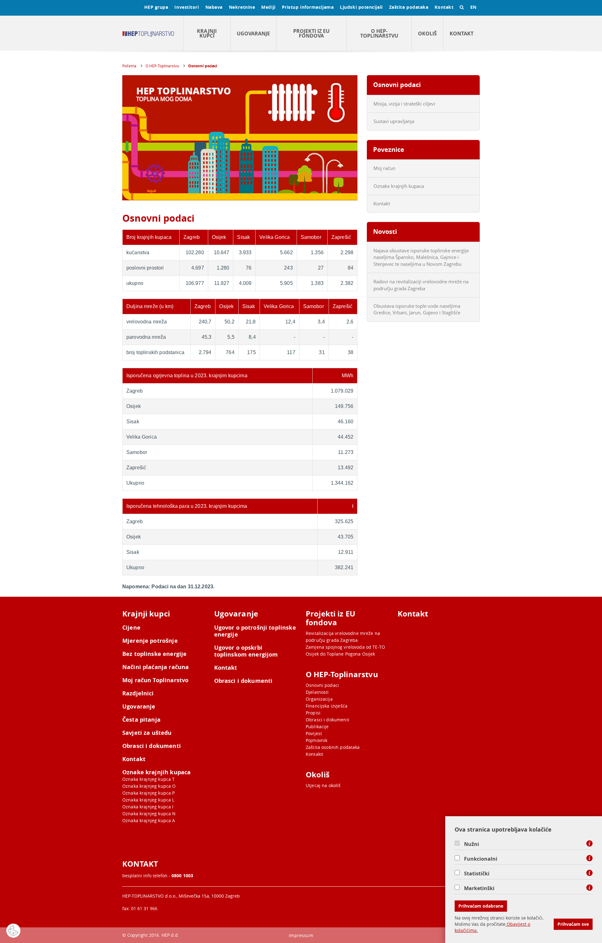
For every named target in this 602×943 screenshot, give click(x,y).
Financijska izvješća (326, 706)
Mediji (268, 7)
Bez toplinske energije (154, 654)
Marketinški (479, 888)
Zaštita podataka (409, 7)
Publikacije (317, 726)
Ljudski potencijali (361, 7)
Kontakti (314, 754)
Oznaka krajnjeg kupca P (148, 793)
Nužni (471, 844)
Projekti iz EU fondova (311, 33)
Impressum (301, 935)
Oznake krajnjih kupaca (398, 186)
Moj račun (384, 168)
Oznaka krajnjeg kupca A (148, 820)
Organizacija (319, 699)
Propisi (313, 713)
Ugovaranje (253, 33)
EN (473, 7)
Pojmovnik (316, 740)
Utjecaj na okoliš (323, 785)
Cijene (131, 627)
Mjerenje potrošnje (150, 640)
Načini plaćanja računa (155, 667)
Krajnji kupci (207, 33)
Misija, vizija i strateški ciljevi (404, 103)
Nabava (214, 7)
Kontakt (444, 7)
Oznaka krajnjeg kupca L (148, 800)
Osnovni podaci (202, 66)
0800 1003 (182, 876)
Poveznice (388, 149)
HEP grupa (156, 7)
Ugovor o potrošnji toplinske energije (255, 631)
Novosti (385, 231)
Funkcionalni (480, 858)
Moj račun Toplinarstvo (155, 680)
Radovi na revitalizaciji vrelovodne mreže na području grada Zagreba (420, 284)
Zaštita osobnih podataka (333, 747)
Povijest (314, 733)
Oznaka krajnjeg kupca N (149, 814)
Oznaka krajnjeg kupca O (149, 786)
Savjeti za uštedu (147, 732)
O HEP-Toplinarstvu (379, 33)
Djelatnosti (317, 692)
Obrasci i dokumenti (151, 746)
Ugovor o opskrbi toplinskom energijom (246, 651)
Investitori (186, 7)
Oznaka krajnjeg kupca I (147, 807)
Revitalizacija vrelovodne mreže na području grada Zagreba (343, 636)
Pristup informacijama (308, 7)
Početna (129, 65)
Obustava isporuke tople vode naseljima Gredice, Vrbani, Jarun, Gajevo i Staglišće (416, 309)
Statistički (476, 873)
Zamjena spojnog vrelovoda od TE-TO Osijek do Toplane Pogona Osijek (345, 650)
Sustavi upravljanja (393, 121)
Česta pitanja (141, 719)
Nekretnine (242, 7)
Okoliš (427, 33)
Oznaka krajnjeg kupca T (148, 779)
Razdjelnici (138, 693)
